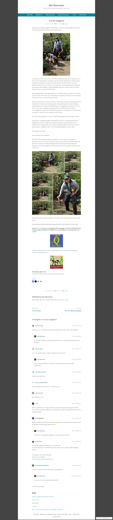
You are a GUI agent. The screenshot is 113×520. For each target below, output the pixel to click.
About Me (29, 14)
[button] (48, 162)
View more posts (63, 299)
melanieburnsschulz (40, 372)
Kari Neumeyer (56, 5)
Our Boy (34, 506)
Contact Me (82, 14)
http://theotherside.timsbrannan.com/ (43, 459)
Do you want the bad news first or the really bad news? (47, 509)
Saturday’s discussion (44, 78)
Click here (35, 274)
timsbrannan (38, 441)
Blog (74, 14)
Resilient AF (39, 14)
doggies (66, 23)
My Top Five (35, 500)
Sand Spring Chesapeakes (42, 465)
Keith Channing (39, 325)
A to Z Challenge (41, 228)
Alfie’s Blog (41, 250)
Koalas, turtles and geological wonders (43, 496)
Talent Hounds (39, 393)
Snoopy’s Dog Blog (49, 250)
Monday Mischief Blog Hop (39, 252)
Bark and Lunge (50, 14)
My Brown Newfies (63, 250)
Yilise (36, 403)
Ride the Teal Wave (63, 14)
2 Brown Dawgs (39, 349)
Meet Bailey (35, 503)
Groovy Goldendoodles (41, 382)
